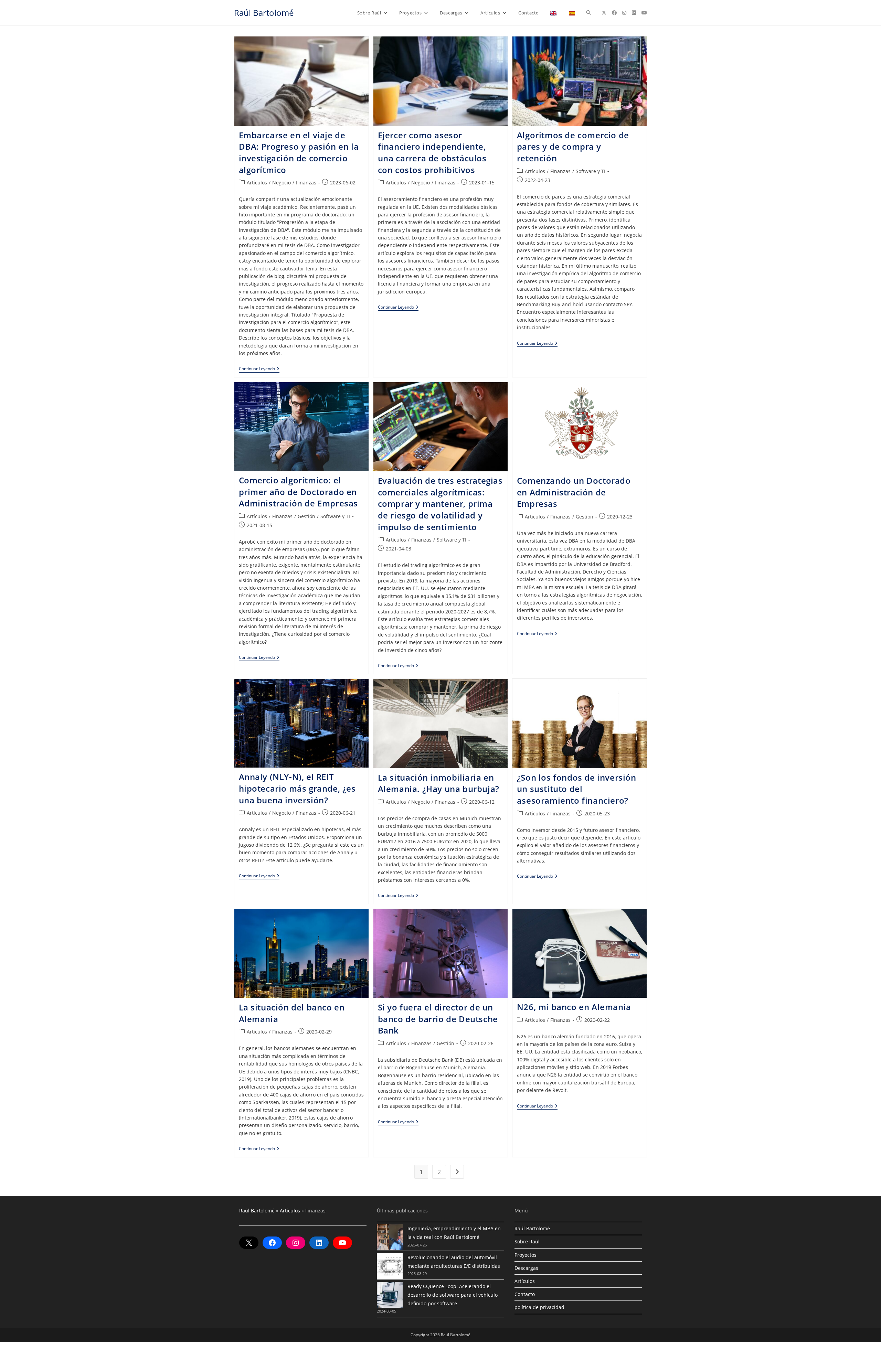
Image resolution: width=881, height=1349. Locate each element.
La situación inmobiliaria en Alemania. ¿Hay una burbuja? (438, 783)
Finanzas (306, 182)
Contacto (524, 1294)
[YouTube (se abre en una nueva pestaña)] (644, 12)
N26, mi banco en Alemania (574, 1007)
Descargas (526, 1268)
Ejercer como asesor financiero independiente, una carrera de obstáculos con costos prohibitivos (432, 152)
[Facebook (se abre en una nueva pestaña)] (614, 12)
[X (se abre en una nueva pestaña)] (604, 12)
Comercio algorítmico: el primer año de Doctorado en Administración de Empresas (298, 491)
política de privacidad (539, 1307)
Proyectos (525, 1255)
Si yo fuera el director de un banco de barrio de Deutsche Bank (438, 1019)
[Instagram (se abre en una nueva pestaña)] (624, 12)
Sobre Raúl (527, 1241)
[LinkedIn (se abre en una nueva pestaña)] (634, 12)
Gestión (306, 516)
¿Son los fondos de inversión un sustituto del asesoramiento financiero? (576, 789)
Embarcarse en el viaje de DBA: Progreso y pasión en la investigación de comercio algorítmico (299, 152)
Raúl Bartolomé (264, 12)
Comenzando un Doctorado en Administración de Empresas (574, 492)
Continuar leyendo (259, 369)
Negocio (281, 182)
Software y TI (590, 171)
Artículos (257, 182)
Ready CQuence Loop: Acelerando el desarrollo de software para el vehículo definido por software (452, 1295)
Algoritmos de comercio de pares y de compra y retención (573, 146)
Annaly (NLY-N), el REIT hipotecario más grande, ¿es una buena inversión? (297, 788)
